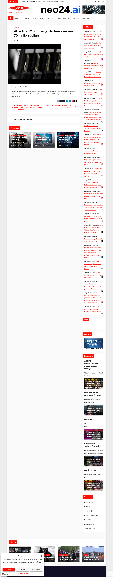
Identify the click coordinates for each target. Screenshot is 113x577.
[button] (42, 556)
